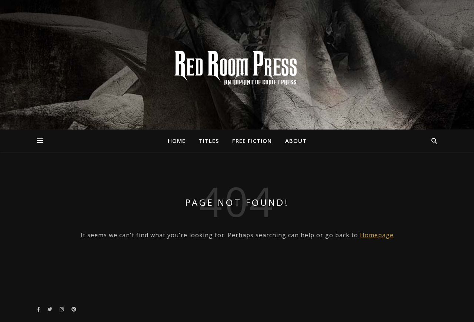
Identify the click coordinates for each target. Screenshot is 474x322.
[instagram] (62, 309)
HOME (177, 140)
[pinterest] (73, 309)
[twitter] (50, 309)
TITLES (209, 140)
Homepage (377, 235)
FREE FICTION (252, 140)
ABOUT (296, 140)
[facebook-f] (39, 309)
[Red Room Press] (237, 68)
